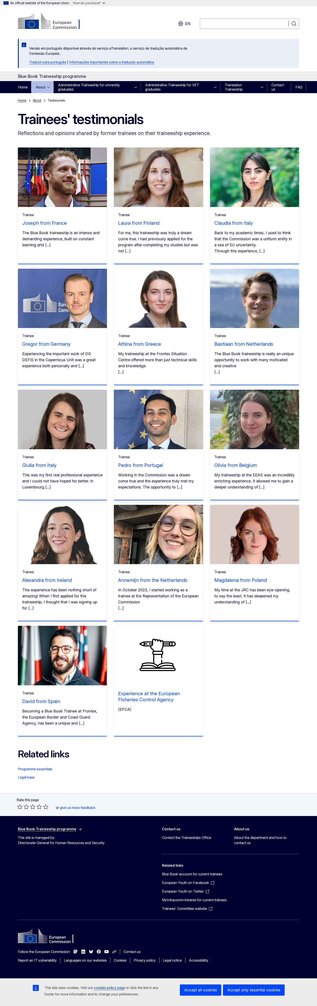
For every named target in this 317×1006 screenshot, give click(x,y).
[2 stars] (23, 807)
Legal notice (172, 960)
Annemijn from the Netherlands (152, 580)
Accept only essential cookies (253, 990)
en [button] (187, 23)
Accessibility (198, 960)
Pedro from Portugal (140, 465)
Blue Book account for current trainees (192, 874)
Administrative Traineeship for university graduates (89, 87)
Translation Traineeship (234, 87)
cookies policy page (109, 988)
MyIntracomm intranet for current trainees (194, 900)
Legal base (26, 777)
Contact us (277, 87)
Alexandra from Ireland (47, 580)
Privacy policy (145, 960)
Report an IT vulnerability (37, 960)
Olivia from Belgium (235, 465)
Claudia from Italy (233, 223)
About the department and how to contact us (260, 840)
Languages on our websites (85, 960)
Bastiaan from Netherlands (243, 344)
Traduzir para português (47, 62)
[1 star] (20, 807)
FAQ (298, 87)
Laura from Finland (138, 223)
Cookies (120, 960)
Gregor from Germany (46, 344)
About (40, 87)
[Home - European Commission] (53, 21)
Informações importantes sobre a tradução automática (111, 62)
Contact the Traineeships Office (186, 837)
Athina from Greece (139, 344)
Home (23, 87)
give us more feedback (77, 807)
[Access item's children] (49, 87)
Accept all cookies (200, 990)
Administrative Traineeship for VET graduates (172, 87)
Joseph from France (44, 223)
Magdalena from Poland (240, 580)
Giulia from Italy (39, 465)
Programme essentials (35, 769)
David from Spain (41, 701)
